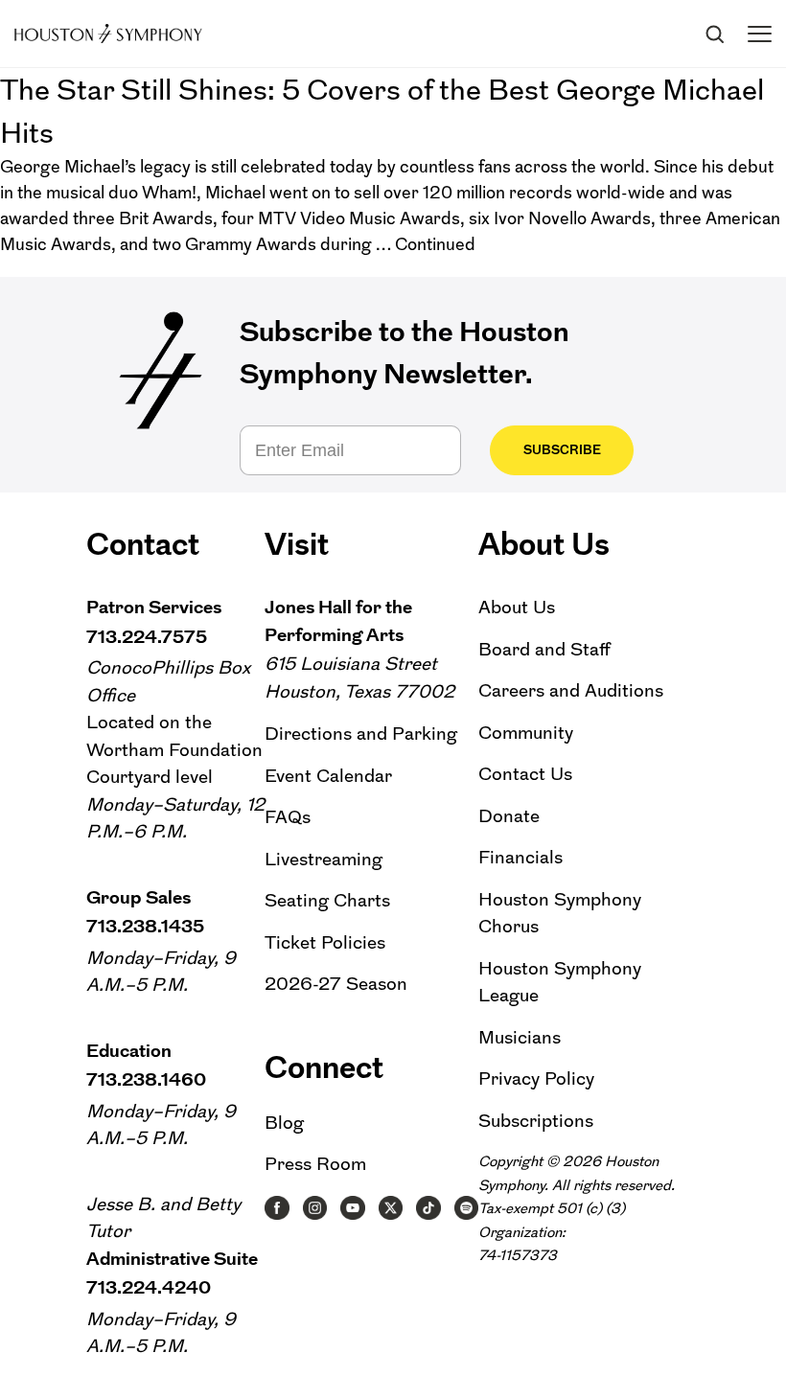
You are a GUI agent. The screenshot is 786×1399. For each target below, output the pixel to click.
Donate (509, 816)
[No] (762, 1350)
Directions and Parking (361, 733)
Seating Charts (327, 900)
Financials (520, 857)
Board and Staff (544, 649)
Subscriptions (535, 1121)
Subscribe (562, 450)
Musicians (519, 1037)
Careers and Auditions (570, 690)
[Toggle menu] (760, 34)
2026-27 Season (336, 984)
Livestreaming (323, 859)
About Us (516, 607)
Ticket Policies (325, 942)
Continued (435, 244)
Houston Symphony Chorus (559, 913)
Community (525, 732)
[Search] (714, 33)
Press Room (315, 1164)
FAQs (288, 817)
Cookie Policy (536, 1344)
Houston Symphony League (559, 982)
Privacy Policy (536, 1078)
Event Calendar (328, 776)
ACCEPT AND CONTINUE (393, 1370)
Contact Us (525, 774)
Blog (284, 1122)
